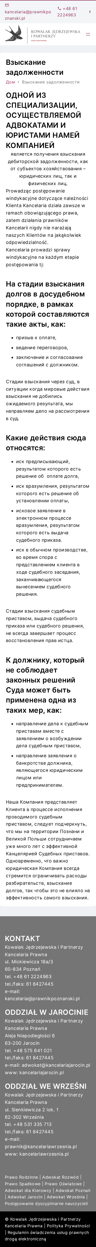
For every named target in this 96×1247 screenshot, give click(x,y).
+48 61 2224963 (32, 976)
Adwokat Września (66, 1196)
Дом (10, 81)
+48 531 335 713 (32, 1124)
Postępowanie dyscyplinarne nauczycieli (46, 1203)
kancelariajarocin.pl (41, 1072)
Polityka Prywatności (68, 1225)
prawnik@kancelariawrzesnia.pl (41, 1146)
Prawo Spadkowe (23, 1183)
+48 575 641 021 (32, 1050)
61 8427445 (40, 984)
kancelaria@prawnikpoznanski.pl (28, 15)
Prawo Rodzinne (21, 1177)
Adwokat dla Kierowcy (28, 1190)
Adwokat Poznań (73, 1190)
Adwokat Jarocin (25, 1196)
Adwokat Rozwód (60, 1177)
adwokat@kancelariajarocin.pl (56, 1065)
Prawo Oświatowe (63, 1183)
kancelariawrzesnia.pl (44, 1154)
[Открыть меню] (88, 34)
